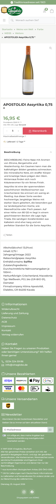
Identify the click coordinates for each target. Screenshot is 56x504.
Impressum (8, 326)
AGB (4, 321)
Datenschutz (9, 317)
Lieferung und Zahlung (15, 313)
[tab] (4, 245)
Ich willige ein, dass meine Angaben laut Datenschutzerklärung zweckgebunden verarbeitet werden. (25, 438)
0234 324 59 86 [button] (14, 361)
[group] (28, 70)
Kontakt (6, 330)
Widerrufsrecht (10, 309)
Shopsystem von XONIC (28, 497)
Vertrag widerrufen (13, 334)
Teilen (9, 235)
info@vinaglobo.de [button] (16, 364)
